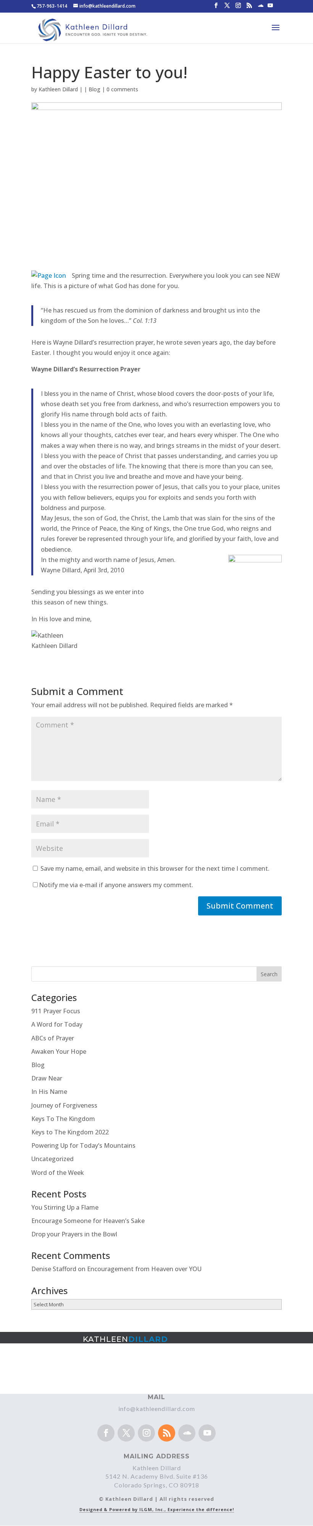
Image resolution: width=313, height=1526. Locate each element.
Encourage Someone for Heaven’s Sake (88, 1221)
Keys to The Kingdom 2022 (70, 1132)
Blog (94, 89)
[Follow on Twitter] (126, 1433)
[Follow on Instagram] (146, 1433)
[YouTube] (270, 8)
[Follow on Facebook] (106, 1433)
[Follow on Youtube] (207, 1433)
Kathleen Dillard (58, 89)
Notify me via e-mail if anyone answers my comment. (116, 885)
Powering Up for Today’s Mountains (83, 1145)
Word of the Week (57, 1172)
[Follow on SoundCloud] (186, 1433)
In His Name (49, 1091)
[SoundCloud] (261, 8)
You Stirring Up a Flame (64, 1207)
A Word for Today (56, 1024)
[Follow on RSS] (166, 1433)
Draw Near (46, 1078)
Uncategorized (52, 1159)
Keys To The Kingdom (63, 1119)
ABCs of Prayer (52, 1038)
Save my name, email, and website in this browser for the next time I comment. (154, 868)
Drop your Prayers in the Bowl (74, 1234)
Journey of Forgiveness (64, 1105)
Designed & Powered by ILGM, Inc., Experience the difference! (156, 1509)
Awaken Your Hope (58, 1051)
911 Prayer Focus (55, 1011)
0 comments (122, 89)
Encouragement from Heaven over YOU (144, 1269)
